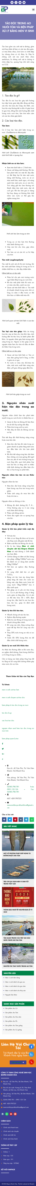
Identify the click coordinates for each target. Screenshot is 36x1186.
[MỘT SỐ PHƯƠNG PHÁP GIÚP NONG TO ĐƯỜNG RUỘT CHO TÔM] (18, 841)
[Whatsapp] (6, 1114)
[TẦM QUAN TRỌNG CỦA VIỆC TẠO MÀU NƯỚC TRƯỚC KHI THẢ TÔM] (18, 925)
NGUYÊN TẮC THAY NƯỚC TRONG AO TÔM (18, 966)
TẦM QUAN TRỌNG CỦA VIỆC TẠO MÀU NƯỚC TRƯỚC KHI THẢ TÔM (17, 939)
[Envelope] (15, 1114)
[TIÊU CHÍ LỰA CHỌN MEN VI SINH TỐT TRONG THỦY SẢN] (18, 869)
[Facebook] (2, 1114)
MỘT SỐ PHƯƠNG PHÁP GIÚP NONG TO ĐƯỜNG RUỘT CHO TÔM (17, 854)
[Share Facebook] (2, 743)
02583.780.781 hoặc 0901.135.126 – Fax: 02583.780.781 (20, 789)
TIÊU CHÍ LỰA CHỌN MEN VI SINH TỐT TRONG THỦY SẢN (16, 882)
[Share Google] (3, 754)
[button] (33, 9)
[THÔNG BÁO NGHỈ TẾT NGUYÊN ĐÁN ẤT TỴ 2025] (18, 897)
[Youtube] (11, 1114)
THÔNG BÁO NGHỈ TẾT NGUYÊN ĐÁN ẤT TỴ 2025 (18, 911)
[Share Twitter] (3, 749)
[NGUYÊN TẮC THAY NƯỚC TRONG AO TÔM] (18, 953)
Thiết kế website (22, 1184)
